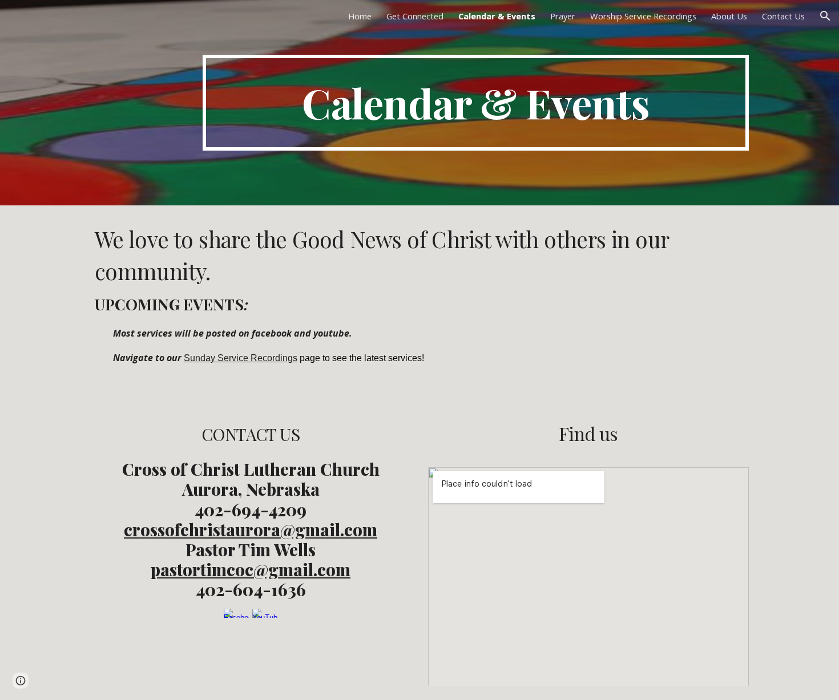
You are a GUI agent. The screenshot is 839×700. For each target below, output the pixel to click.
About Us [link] (729, 16)
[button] (825, 16)
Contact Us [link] (783, 16)
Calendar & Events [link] (496, 16)
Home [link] (360, 16)
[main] (476, 103)
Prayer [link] (562, 16)
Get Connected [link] (414, 16)
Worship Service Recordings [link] (643, 16)
